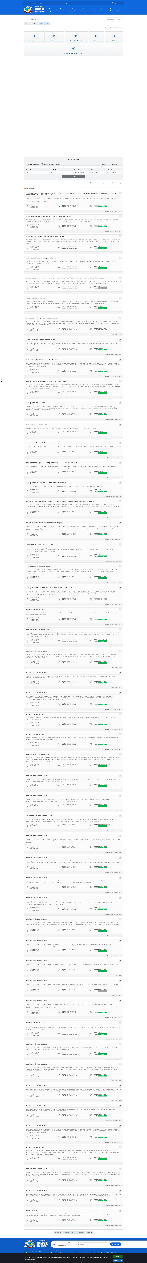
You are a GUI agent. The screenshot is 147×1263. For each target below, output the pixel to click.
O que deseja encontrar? (54, 3)
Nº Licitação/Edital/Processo (32, 163)
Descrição (57, 164)
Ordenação (109, 170)
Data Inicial (104, 164)
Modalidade (53, 170)
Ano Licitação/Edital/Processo (47, 163)
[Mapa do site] (40, 3)
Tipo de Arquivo (30, 170)
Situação (93, 170)
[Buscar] (66, 3)
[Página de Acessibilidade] (44, 3)
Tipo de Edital (77, 170)
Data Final (114, 164)
